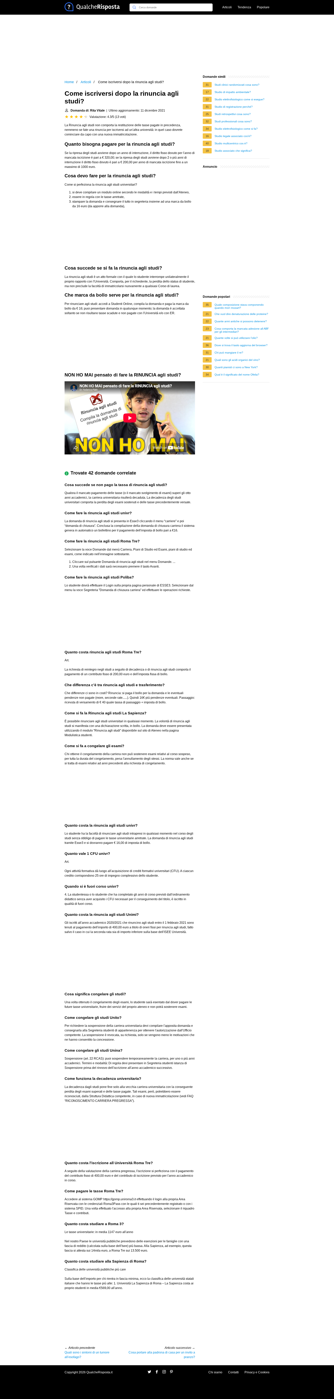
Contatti (233, 1372)
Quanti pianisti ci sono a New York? (236, 367)
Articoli (227, 7)
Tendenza (244, 7)
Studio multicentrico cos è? (231, 143)
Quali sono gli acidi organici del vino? (237, 359)
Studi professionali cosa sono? (233, 121)
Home (69, 82)
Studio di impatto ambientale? (233, 92)
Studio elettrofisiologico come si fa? (236, 128)
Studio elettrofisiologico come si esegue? (239, 99)
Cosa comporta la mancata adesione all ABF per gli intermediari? (242, 330)
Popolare (263, 7)
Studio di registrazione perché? (234, 106)
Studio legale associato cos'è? (233, 136)
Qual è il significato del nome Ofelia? (237, 374)
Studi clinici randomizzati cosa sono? (237, 84)
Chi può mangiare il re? (229, 352)
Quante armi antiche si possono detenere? (241, 321)
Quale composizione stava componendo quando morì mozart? (239, 306)
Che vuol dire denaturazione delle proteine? (241, 313)
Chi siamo (215, 1372)
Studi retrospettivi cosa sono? (233, 114)
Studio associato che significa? (233, 150)
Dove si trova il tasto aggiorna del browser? (241, 345)
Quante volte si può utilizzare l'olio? (236, 337)
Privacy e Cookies (257, 1372)
